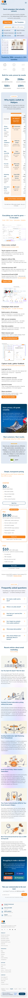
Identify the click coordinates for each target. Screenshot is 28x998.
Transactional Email (7, 274)
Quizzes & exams (7, 384)
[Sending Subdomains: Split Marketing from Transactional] (14, 727)
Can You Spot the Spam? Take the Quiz (13, 671)
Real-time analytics (7, 326)
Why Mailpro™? (4, 977)
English (11, 988)
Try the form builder (9, 397)
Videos (2, 956)
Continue (22, 993)
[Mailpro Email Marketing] (3, 922)
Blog (2, 951)
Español (15, 988)
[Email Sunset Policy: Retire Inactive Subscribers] (14, 761)
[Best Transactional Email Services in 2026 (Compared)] (14, 828)
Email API (3, 943)
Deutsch (24, 988)
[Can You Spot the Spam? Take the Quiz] (14, 662)
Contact (2, 982)
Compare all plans (17, 575)
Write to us (3, 968)
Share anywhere (7, 391)
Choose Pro (14, 537)
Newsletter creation (5, 938)
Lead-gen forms (6, 369)
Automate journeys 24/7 (9, 267)
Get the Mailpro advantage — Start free (16, 199)
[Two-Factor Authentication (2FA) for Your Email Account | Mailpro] (14, 794)
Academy (3, 952)
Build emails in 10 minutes (10, 312)
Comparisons (3, 959)
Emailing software (4, 936)
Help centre (3, 965)
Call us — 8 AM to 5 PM (6, 970)
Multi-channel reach (8, 333)
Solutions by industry (5, 935)
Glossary (3, 954)
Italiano (20, 988)
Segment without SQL (8, 259)
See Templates (19, 22)
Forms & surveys (4, 945)
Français (7, 988)
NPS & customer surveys (9, 378)
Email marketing (4, 957)
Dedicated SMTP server (5, 942)
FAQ (2, 966)
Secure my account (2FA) (6, 971)
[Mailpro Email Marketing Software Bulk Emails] (4, 3)
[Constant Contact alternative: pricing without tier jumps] (14, 693)
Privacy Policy (15, 994)
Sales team (3, 980)
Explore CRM (7, 281)
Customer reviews (4, 984)
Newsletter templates (5, 940)
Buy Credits (14, 566)
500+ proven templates (9, 319)
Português (4, 990)
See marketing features (10, 338)
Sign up (24, 894)
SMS (16, 274)
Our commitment (4, 979)
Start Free (7, 22)
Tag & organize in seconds (9, 251)
